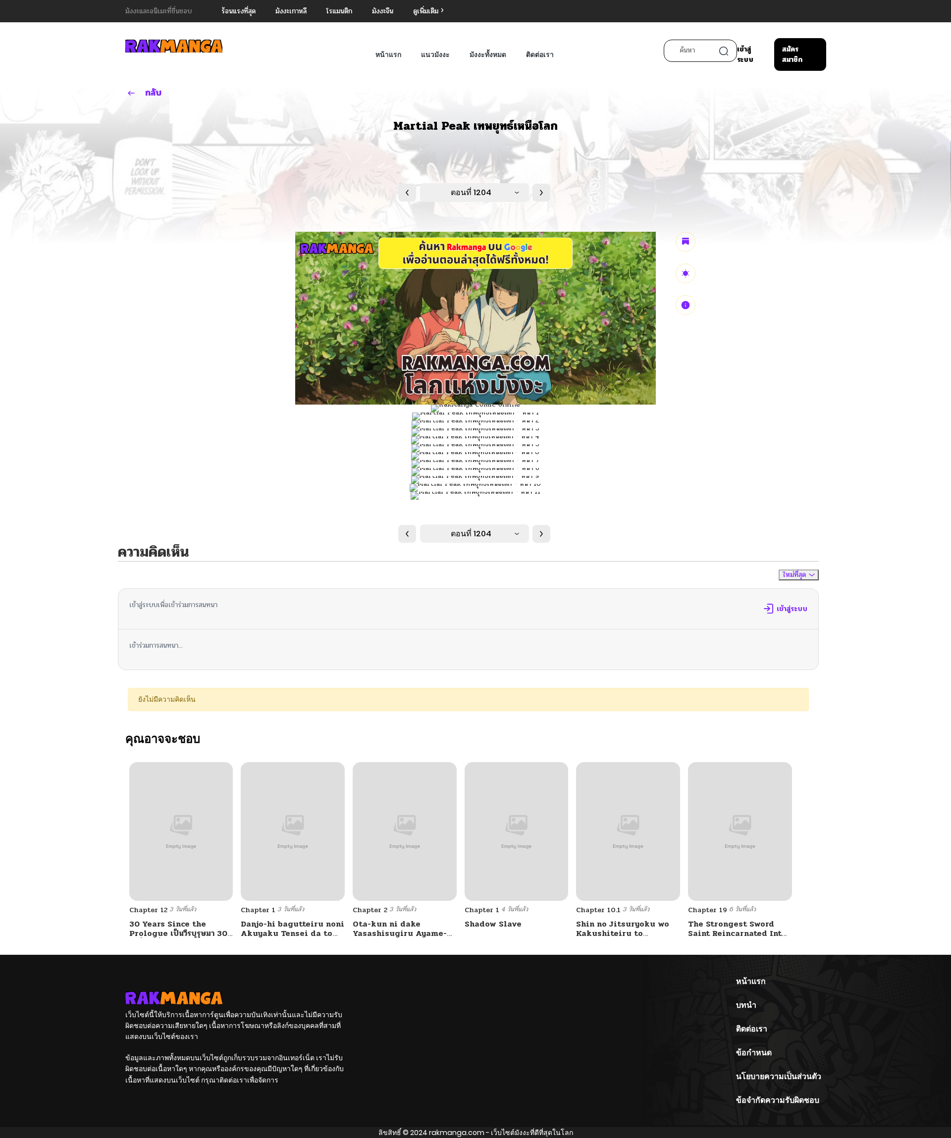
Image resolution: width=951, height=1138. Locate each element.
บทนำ (746, 1005)
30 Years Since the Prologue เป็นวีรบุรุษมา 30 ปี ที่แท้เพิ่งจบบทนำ (178, 933)
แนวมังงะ (435, 54)
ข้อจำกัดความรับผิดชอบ (777, 1100)
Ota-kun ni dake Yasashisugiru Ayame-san (400, 933)
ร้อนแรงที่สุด (238, 11)
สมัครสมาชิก (792, 54)
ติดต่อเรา (540, 54)
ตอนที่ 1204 (471, 192)
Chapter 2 (370, 910)
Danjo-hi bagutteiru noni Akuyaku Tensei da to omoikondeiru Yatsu (292, 933)
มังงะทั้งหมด (488, 54)
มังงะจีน (382, 11)
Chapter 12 (148, 910)
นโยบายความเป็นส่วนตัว (778, 1076)
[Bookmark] (685, 242)
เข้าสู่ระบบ (745, 54)
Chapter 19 (707, 910)
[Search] (724, 51)
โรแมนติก (339, 11)
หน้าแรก (388, 54)
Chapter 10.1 (598, 910)
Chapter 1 (258, 910)
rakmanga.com (456, 1133)
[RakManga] (173, 46)
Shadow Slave (493, 924)
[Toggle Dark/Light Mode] (685, 273)
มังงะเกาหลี (291, 11)
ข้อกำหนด (754, 1052)
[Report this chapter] (685, 305)
